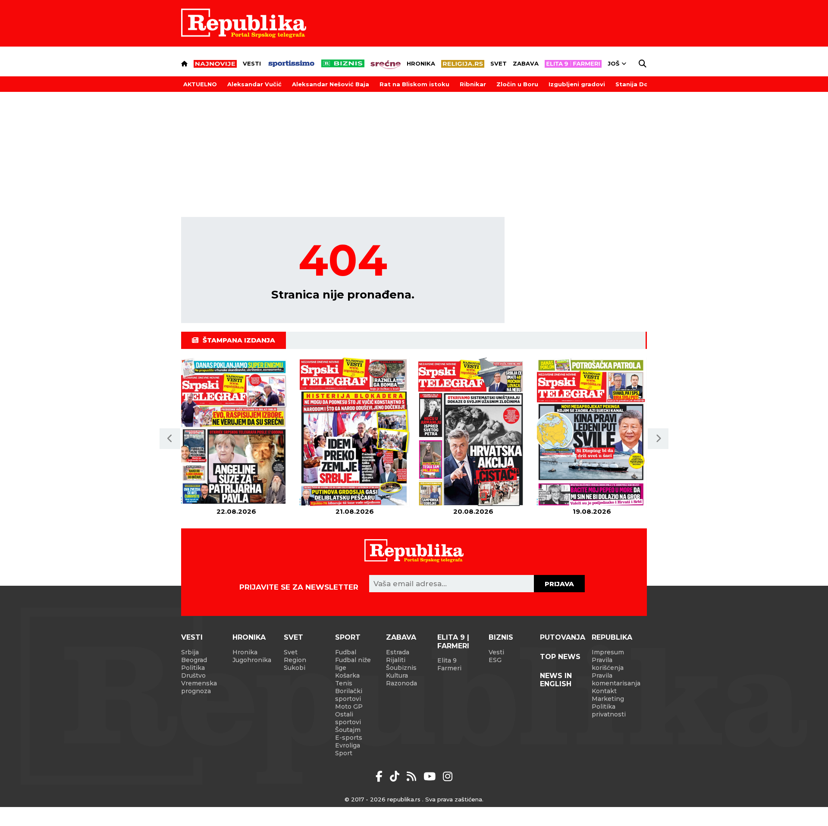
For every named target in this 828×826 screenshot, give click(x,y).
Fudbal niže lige (353, 664)
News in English (556, 680)
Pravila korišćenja (608, 664)
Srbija (190, 652)
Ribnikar (473, 84)
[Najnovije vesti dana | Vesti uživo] (342, 63)
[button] (170, 438)
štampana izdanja (239, 340)
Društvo (193, 675)
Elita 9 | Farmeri (453, 641)
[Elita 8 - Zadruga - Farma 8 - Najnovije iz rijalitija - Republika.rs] (573, 64)
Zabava (526, 63)
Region (295, 660)
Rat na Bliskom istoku (414, 84)
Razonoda (401, 683)
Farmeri (449, 668)
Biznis (501, 637)
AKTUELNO (200, 84)
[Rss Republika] (413, 776)
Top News (560, 657)
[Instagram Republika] (447, 776)
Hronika (421, 63)
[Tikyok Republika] (396, 776)
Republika (612, 637)
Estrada (397, 652)
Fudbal (345, 652)
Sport (348, 637)
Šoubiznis (401, 668)
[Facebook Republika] (381, 776)
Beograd (194, 660)
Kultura (397, 675)
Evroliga (347, 745)
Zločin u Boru (517, 84)
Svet (498, 63)
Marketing (608, 699)
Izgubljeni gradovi (577, 84)
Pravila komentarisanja (616, 679)
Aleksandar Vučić (254, 84)
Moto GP (349, 706)
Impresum (608, 652)
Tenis (343, 683)
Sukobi (294, 668)
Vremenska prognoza (199, 687)
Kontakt (604, 691)
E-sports (348, 737)
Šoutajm (348, 730)
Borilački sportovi (348, 695)
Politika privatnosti (609, 710)
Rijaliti (395, 660)
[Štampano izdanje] (236, 432)
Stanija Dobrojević (644, 84)
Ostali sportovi (348, 718)
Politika (193, 668)
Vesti (252, 63)
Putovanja (562, 637)
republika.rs (403, 799)
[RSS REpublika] (431, 776)
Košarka (347, 675)
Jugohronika (251, 660)
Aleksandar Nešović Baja (330, 84)
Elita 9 (447, 660)
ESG (495, 660)
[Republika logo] (243, 23)
